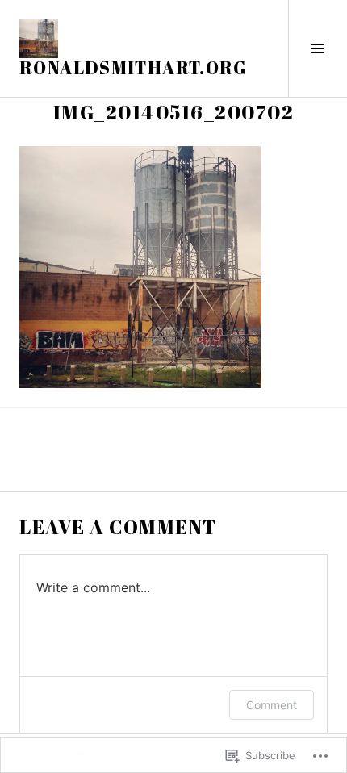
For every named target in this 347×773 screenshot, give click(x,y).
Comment (271, 705)
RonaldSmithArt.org (133, 67)
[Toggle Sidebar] (317, 48)
